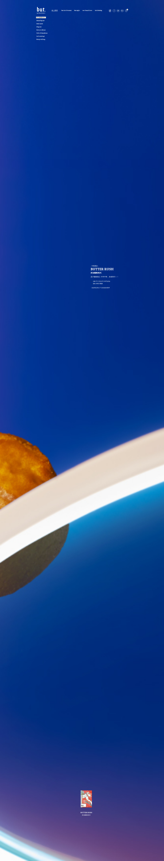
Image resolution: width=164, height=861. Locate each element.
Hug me (39, 27)
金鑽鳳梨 (39, 25)
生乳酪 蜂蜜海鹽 (42, 28)
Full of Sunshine (42, 33)
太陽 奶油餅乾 (41, 35)
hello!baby (98, 10)
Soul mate (39, 24)
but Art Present (66, 10)
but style (77, 10)
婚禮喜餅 (87, 12)
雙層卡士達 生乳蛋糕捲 (44, 41)
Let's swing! (40, 36)
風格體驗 (77, 12)
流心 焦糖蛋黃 (41, 32)
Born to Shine (41, 30)
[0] (126, 11)
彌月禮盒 (98, 12)
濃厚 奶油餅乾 (41, 22)
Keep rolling (40, 39)
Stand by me (40, 20)
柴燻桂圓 (39, 38)
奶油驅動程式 (41, 17)
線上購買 (55, 10)
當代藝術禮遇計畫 (66, 12)
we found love (87, 10)
